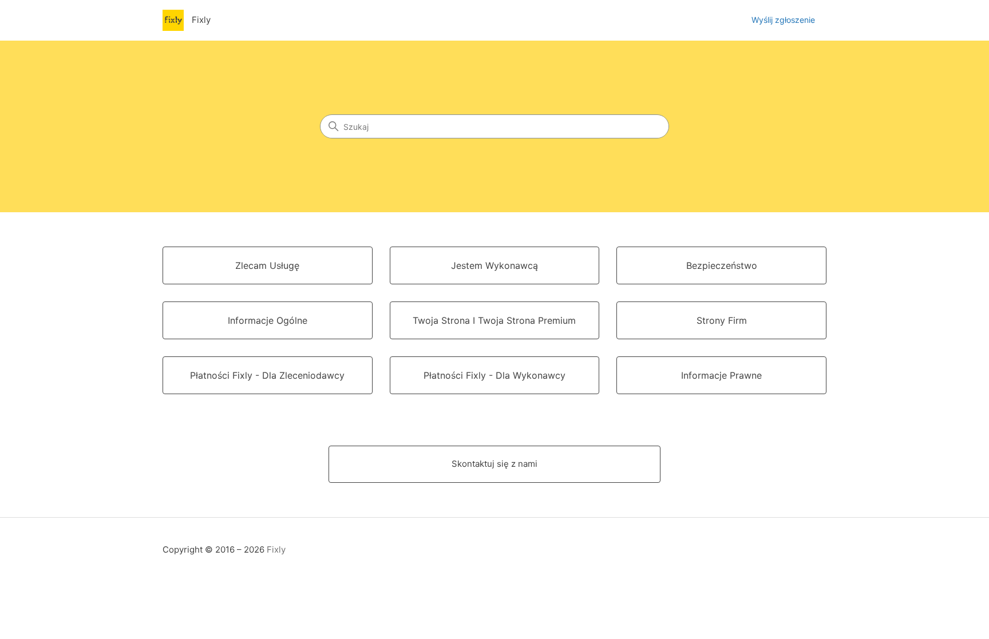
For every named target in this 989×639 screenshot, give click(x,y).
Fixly (276, 549)
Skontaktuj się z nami (494, 463)
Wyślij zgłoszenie (783, 20)
